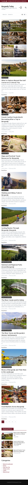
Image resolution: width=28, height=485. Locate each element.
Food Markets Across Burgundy (12, 407)
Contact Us (10, 14)
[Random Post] (22, 14)
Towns (4, 470)
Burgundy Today (7, 6)
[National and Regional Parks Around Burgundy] (14, 252)
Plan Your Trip (5, 153)
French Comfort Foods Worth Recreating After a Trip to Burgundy (13, 39)
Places (4, 465)
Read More (4, 94)
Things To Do (5, 190)
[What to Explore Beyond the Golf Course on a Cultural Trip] (14, 68)
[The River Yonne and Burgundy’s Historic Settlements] (14, 320)
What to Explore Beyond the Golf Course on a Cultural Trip (12, 26)
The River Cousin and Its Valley (12, 300)
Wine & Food (5, 21)
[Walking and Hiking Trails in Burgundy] (14, 180)
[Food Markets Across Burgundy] (14, 394)
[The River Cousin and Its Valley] (14, 287)
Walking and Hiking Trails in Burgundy (19, 49)
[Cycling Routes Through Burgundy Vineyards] (14, 215)
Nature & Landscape (6, 262)
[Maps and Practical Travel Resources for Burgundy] (14, 143)
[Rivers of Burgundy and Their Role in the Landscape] (14, 357)
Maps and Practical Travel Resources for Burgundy (7, 47)
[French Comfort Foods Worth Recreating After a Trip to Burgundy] (14, 104)
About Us (5, 14)
